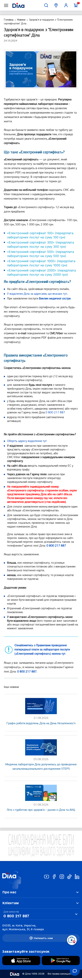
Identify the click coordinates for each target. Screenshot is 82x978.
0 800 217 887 (55, 412)
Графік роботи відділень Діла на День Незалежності (41, 723)
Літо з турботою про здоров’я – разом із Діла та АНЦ (41, 810)
